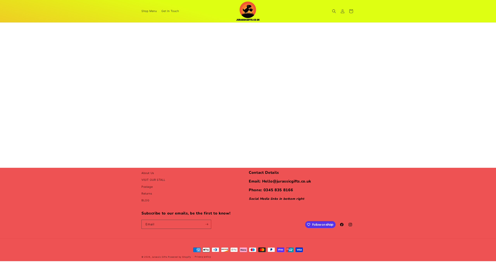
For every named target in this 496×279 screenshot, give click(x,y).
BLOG (145, 200)
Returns (146, 193)
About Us (147, 173)
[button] (334, 11)
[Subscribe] (206, 224)
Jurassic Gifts (159, 257)
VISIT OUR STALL (153, 179)
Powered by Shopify (179, 257)
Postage (147, 186)
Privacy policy (203, 256)
